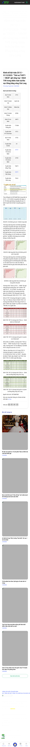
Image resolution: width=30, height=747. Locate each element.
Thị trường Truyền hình (14, 12)
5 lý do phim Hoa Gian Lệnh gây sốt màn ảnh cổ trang (14, 582)
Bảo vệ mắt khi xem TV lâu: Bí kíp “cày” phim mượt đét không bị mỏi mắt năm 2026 (15, 495)
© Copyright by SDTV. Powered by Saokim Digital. (11, 735)
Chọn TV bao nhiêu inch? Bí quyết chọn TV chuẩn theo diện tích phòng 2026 (14, 668)
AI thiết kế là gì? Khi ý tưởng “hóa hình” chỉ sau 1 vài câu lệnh (14, 539)
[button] (9, 404)
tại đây (9, 399)
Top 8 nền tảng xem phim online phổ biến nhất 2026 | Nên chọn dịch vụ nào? (14, 625)
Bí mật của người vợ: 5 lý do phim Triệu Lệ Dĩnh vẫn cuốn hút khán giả (15, 452)
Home (4, 12)
